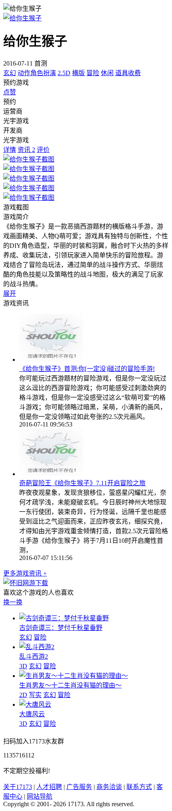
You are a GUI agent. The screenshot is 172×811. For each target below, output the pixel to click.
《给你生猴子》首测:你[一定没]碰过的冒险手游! (87, 368)
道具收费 (128, 73)
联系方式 (139, 786)
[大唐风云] (35, 704)
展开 (9, 293)
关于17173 (17, 786)
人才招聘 (49, 786)
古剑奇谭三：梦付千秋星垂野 (60, 627)
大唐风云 (32, 714)
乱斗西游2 (33, 656)
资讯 (26, 149)
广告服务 (79, 786)
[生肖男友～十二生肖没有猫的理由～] (73, 675)
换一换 (12, 602)
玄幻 (9, 73)
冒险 (92, 73)
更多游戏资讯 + (25, 573)
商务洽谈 (109, 786)
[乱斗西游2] (36, 647)
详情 (9, 149)
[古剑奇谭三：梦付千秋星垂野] (64, 618)
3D (23, 666)
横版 (78, 73)
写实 (35, 694)
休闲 (107, 73)
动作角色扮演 (37, 73)
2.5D (64, 73)
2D (23, 694)
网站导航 (39, 796)
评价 (43, 149)
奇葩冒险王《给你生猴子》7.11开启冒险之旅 (82, 483)
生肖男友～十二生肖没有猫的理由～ (70, 685)
